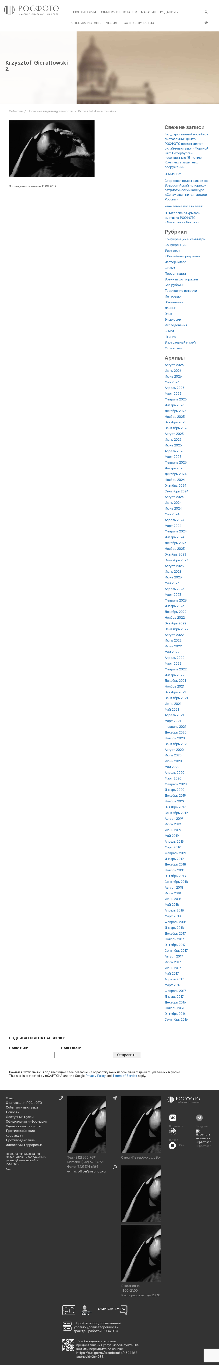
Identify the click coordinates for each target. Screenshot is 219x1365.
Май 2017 (172, 973)
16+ (8, 1169)
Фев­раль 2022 (176, 669)
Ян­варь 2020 (174, 790)
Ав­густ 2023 (174, 566)
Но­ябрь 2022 (175, 618)
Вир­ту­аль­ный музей (180, 342)
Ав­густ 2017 (174, 956)
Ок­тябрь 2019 (175, 807)
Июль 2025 (173, 440)
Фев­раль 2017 (175, 991)
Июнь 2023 (173, 577)
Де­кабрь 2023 (175, 543)
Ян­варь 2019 (174, 859)
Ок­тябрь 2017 (175, 945)
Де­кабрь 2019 (175, 795)
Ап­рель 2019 (174, 841)
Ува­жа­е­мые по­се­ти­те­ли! (184, 206)
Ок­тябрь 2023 (175, 554)
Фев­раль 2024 (176, 531)
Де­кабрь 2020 (175, 732)
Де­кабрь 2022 (175, 612)
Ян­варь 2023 (174, 606)
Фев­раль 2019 (175, 853)
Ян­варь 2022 (174, 675)
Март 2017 (173, 985)
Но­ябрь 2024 (175, 480)
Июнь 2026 (173, 376)
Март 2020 (173, 778)
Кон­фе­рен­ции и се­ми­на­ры (185, 239)
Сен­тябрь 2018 (176, 882)
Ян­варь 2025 (174, 468)
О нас (10, 1098)
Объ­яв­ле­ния (174, 302)
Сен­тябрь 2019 (176, 813)
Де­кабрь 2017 (175, 933)
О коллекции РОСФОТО (24, 1103)
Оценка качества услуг (23, 1126)
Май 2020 (172, 767)
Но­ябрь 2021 (174, 686)
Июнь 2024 (173, 508)
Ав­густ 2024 (174, 497)
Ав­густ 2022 (174, 635)
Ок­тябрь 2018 (175, 876)
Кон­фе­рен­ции (175, 245)
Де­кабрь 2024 (175, 474)
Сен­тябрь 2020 (176, 744)
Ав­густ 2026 (174, 365)
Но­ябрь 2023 (175, 549)
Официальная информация (26, 1121)
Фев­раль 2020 (176, 784)
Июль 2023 (173, 572)
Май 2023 (172, 583)
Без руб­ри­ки (174, 285)
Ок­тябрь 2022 (175, 623)
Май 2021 (172, 709)
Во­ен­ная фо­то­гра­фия (181, 279)
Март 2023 (173, 595)
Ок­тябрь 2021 (175, 692)
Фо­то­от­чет (174, 348)
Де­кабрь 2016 (175, 1002)
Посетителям (83, 12)
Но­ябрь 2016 (174, 1008)
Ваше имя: (18, 1048)
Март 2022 (173, 663)
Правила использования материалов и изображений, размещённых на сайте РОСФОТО (26, 1158)
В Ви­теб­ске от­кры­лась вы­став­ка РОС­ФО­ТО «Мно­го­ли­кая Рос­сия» (182, 217)
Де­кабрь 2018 (175, 864)
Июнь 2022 (173, 646)
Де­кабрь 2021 (175, 681)
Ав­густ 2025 (174, 434)
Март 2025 (173, 457)
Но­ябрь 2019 (174, 801)
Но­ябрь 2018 (174, 870)
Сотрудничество (139, 23)
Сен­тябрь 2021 (176, 698)
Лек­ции (170, 308)
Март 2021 (173, 721)
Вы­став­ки (172, 250)
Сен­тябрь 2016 (176, 1019)
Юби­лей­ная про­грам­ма (182, 256)
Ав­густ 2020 (174, 750)
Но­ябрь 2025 (175, 417)
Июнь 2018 (173, 899)
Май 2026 (172, 382)
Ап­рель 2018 (174, 910)
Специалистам (85, 23)
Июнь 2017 (173, 968)
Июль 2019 (173, 824)
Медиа (111, 23)
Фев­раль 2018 (175, 922)
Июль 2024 (173, 503)
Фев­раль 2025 (176, 462)
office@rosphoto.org (93, 1171)
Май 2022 (172, 652)
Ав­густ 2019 (174, 819)
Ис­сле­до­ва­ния (176, 325)
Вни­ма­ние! (173, 174)
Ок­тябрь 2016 (175, 1014)
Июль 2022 (173, 640)
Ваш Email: (71, 1048)
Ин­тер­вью (173, 296)
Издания (168, 12)
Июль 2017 (173, 962)
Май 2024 (172, 514)
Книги (169, 331)
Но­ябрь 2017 (174, 939)
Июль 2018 (173, 893)
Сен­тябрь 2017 (176, 951)
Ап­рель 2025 (174, 451)
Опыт (169, 314)
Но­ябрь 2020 (175, 738)
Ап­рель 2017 (174, 979)
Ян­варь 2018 (174, 928)
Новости (12, 1112)
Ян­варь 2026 (174, 405)
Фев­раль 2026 (176, 399)
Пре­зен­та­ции (175, 274)
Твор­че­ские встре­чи (181, 291)
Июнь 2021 (173, 704)
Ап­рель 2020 (174, 773)
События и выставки (118, 12)
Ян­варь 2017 (174, 997)
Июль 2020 (173, 755)
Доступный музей (20, 1117)
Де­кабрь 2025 (175, 411)
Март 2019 (173, 847)
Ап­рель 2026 (174, 388)
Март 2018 (173, 916)
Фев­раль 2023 (176, 600)
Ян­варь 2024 (174, 537)
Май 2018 (172, 905)
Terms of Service (124, 1076)
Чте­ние (170, 337)
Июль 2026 (173, 371)
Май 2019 (172, 836)
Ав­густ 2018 (174, 887)
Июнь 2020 (173, 761)
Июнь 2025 (173, 445)
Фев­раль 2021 (175, 727)
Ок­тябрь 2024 (175, 486)
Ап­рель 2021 (174, 715)
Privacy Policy (96, 1076)
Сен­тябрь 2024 (176, 491)
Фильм (170, 268)
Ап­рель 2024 (174, 520)
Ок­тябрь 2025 (175, 422)
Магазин (148, 12)
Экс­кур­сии (173, 320)
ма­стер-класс (175, 262)
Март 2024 (173, 526)
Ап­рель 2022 (174, 658)
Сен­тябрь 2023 (176, 560)
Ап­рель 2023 (174, 589)
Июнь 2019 (173, 830)
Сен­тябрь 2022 (176, 629)
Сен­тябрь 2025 (176, 428)
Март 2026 (173, 394)
